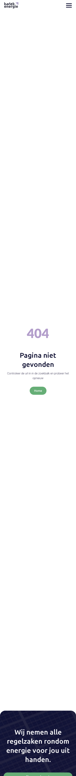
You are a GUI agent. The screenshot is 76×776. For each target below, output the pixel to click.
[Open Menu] (69, 5)
